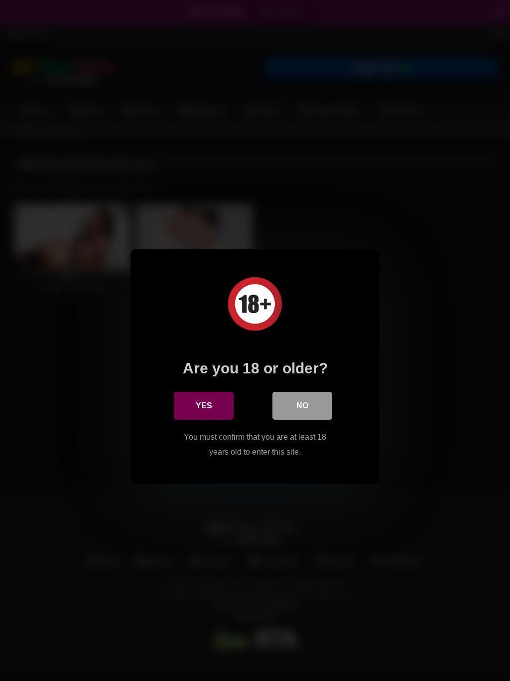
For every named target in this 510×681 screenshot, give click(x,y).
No (302, 405)
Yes (204, 405)
